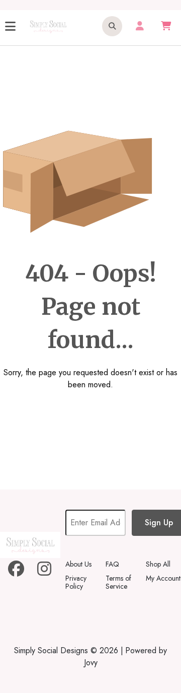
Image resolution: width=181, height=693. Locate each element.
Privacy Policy (75, 582)
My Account (163, 578)
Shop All (158, 564)
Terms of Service (118, 582)
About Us (78, 564)
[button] (112, 26)
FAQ (112, 564)
